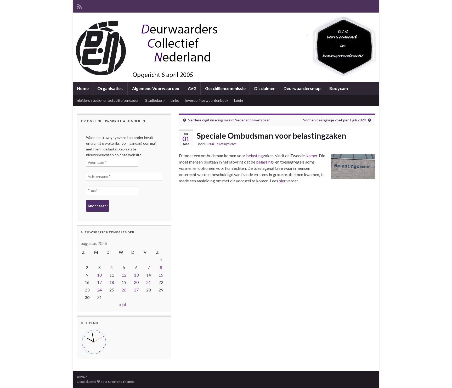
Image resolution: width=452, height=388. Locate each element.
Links (175, 100)
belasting (254, 155)
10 (99, 274)
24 (99, 289)
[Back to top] (440, 376)
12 (124, 274)
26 (124, 289)
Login (238, 100)
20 (136, 282)
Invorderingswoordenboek (206, 100)
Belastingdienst (225, 144)
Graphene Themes (121, 382)
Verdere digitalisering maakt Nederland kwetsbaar (229, 120)
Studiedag (154, 100)
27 (136, 289)
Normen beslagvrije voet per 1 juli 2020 (334, 120)
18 (111, 282)
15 (161, 274)
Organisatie (109, 88)
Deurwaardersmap (302, 88)
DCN (207, 144)
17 (99, 282)
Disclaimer (264, 88)
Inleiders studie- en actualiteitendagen (107, 100)
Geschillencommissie (225, 88)
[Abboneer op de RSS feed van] (79, 5)
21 (148, 282)
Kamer (311, 155)
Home (83, 88)
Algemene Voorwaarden (155, 88)
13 (136, 274)
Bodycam (338, 88)
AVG (192, 88)
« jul (122, 304)
